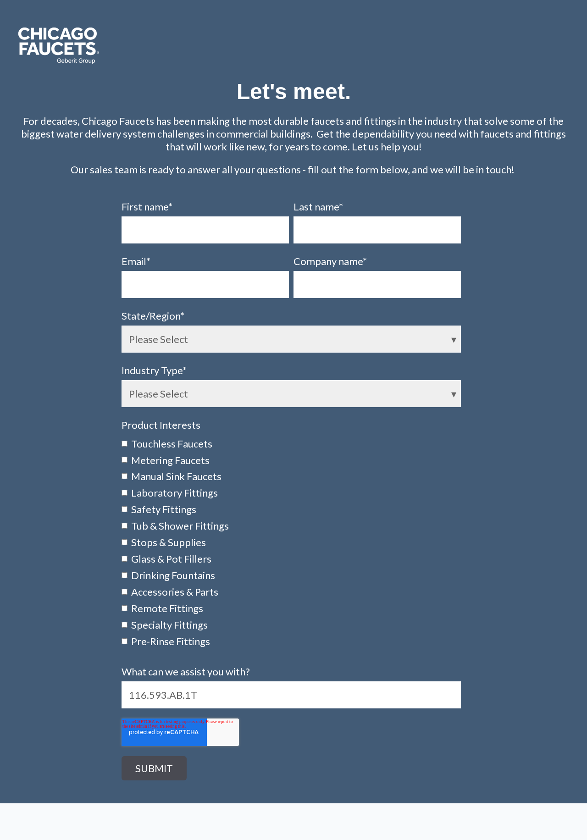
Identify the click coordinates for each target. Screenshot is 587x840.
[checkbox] (291, 542)
